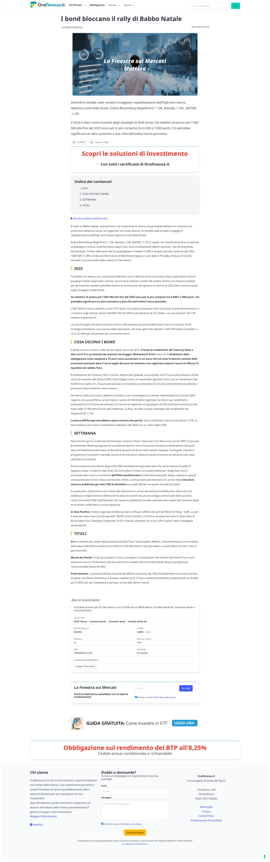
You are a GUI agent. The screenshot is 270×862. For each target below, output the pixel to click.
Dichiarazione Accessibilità (206, 820)
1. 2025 (84, 188)
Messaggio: (106, 797)
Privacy (206, 811)
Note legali (206, 807)
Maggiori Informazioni (43, 816)
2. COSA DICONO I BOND (94, 194)
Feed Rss (37, 824)
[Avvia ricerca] (235, 6)
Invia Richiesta (135, 832)
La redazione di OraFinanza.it (135, 844)
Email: (104, 785)
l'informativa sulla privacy (164, 697)
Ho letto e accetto (156, 697)
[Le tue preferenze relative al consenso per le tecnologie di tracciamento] (265, 856)
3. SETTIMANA (88, 199)
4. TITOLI (85, 205)
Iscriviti (186, 688)
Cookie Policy (206, 816)
